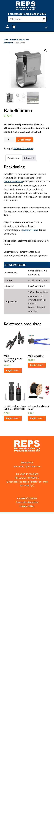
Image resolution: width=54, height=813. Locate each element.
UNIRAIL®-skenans (13, 181)
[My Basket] (14, 28)
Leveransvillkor (27, 506)
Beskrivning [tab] (14, 158)
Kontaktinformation (27, 498)
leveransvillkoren (30, 230)
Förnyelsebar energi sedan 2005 (27, 13)
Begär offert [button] (12, 370)
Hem (6, 40)
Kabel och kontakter (23, 148)
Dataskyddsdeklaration (27, 502)
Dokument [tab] (28, 158)
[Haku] (43, 19)
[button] (45, 50)
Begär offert (24, 139)
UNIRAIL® (14, 40)
